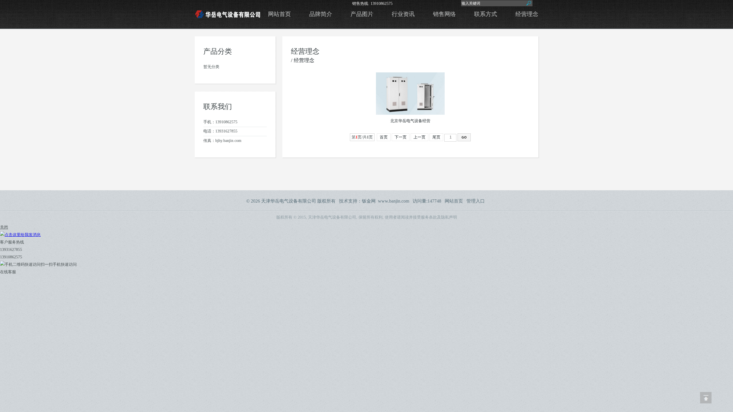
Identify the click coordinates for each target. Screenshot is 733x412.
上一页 (419, 137)
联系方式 (485, 14)
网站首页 (279, 14)
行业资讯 (403, 14)
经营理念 (526, 14)
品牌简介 (320, 14)
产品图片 (361, 14)
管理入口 (475, 201)
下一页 (400, 137)
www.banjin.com (393, 201)
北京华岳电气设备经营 (410, 121)
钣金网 (369, 201)
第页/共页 (362, 137)
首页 (384, 137)
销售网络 (444, 14)
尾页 (436, 137)
